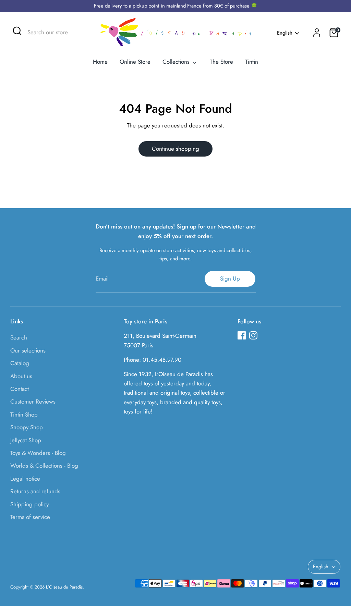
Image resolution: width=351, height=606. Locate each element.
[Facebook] (242, 335)
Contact (19, 389)
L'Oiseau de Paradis (64, 587)
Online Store (135, 62)
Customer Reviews (33, 401)
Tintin (251, 62)
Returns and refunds (35, 491)
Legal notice (25, 478)
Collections (176, 62)
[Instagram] (253, 335)
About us (21, 376)
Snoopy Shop (26, 427)
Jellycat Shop (25, 440)
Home (100, 62)
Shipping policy (29, 504)
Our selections (28, 350)
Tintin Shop (24, 414)
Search (18, 337)
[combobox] (54, 32)
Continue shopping (175, 149)
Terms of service (30, 517)
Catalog (19, 363)
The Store (221, 62)
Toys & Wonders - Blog (38, 453)
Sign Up (230, 278)
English (284, 33)
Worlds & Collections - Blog (44, 465)
